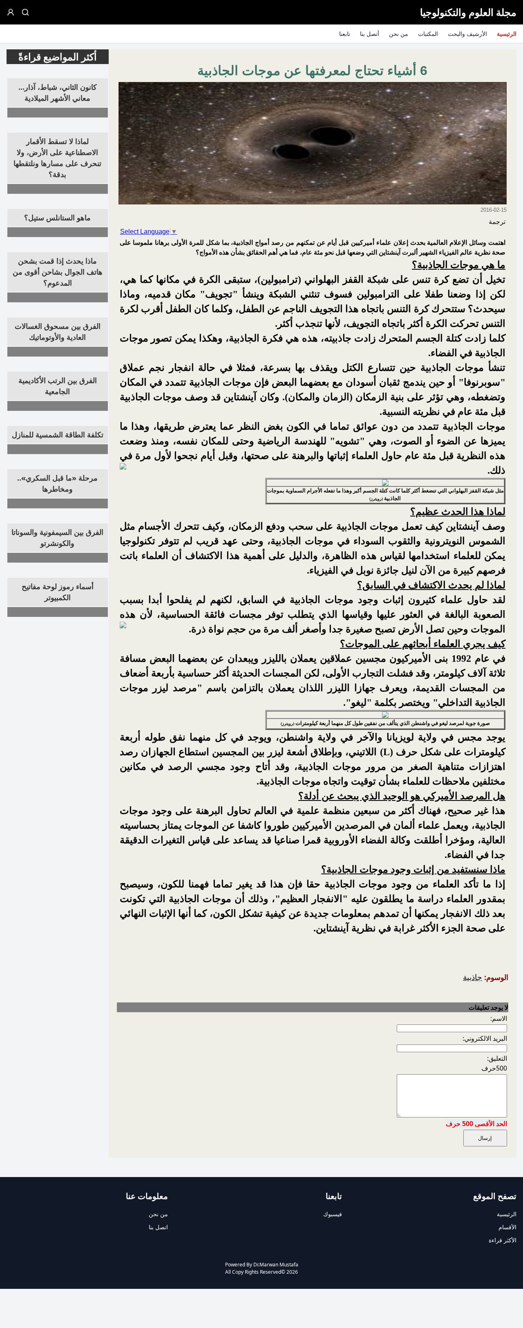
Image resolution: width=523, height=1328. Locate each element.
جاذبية (472, 976)
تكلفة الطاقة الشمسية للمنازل (57, 434)
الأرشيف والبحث (467, 34)
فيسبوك (332, 1214)
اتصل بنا (158, 1227)
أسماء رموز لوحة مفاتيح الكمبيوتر (58, 591)
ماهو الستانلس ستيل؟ (57, 217)
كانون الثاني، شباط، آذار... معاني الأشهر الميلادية (57, 92)
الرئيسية (506, 34)
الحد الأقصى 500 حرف (476, 1123)
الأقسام (507, 1227)
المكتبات (428, 34)
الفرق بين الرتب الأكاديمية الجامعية (57, 385)
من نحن (398, 34)
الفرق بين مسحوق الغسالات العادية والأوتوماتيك (58, 331)
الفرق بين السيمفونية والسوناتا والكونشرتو (57, 537)
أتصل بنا (369, 34)
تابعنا (344, 34)
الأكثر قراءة (502, 1240)
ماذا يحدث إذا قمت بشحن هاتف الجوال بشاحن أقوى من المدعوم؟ (58, 272)
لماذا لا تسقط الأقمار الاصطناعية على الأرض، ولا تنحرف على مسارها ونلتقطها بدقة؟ (57, 157)
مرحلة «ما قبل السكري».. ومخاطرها (57, 483)
